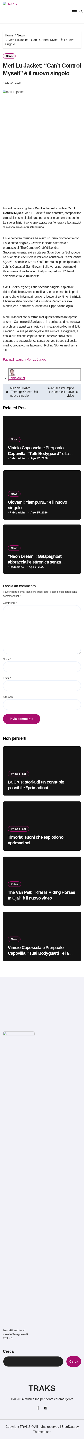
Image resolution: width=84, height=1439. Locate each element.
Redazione (17, 566)
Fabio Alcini (17, 378)
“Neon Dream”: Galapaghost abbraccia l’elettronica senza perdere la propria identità (34, 562)
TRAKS (42, 1388)
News (9, 56)
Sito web (8, 696)
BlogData (68, 1426)
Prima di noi (18, 773)
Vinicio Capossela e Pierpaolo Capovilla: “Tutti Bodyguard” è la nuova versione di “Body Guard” (38, 453)
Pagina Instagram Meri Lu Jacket (24, 359)
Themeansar (41, 1431)
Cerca (8, 1351)
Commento (10, 602)
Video (14, 884)
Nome (7, 659)
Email (7, 678)
